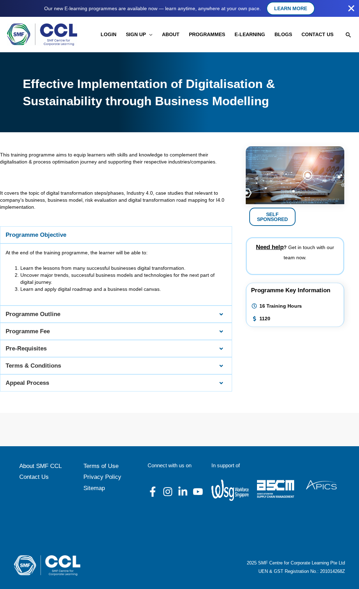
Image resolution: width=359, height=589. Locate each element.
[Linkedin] (183, 492)
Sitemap (94, 488)
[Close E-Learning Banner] (351, 8)
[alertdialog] (179, 8)
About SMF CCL (40, 466)
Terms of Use (100, 466)
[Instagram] (168, 492)
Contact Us (34, 477)
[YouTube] (198, 492)
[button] (149, 34)
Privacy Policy (102, 477)
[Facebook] (153, 492)
